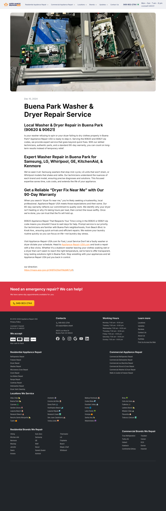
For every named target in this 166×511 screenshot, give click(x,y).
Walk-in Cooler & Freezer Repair (121, 373)
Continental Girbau (129, 449)
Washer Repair (15, 366)
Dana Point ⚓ (53, 404)
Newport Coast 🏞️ (54, 414)
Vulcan (143, 439)
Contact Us (114, 5)
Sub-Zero (38, 434)
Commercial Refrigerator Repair (121, 356)
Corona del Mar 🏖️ (54, 401)
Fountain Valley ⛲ (91, 404)
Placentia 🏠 (126, 414)
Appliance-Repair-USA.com (76, 244)
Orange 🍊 (89, 414)
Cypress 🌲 (14, 404)
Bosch (62, 444)
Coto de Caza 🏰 (128, 401)
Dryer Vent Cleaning (17, 389)
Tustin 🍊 (13, 421)
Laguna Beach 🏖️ (16, 411)
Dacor (37, 447)
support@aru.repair (65, 325)
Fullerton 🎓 (126, 404)
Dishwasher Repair (17, 386)
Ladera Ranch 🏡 (128, 408)
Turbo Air (125, 439)
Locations (81, 5)
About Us (141, 336)
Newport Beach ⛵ (17, 414)
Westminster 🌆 (90, 421)
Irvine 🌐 (88, 408)
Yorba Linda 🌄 (53, 421)
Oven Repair (14, 373)
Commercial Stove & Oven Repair (122, 366)
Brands (92, 5)
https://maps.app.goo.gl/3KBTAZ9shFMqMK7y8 (48, 270)
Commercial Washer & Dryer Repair (123, 369)
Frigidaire (63, 440)
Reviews (141, 329)
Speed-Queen (40, 450)
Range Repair (15, 379)
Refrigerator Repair (17, 356)
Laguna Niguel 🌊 (54, 411)
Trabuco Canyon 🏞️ (129, 417)
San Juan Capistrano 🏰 (56, 417)
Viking (12, 434)
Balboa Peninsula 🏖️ (92, 398)
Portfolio (141, 339)
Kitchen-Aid (14, 437)
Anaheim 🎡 (52, 398)
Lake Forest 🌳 (90, 411)
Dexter (143, 445)
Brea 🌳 (125, 398)
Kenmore (13, 440)
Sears (12, 450)
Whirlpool (63, 450)
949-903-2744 (129, 4)
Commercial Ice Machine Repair (121, 363)
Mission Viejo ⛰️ (128, 411)
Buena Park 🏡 (15, 401)
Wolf (36, 444)
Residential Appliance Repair (35, 5)
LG (61, 437)
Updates (102, 5)
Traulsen (144, 436)
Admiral (38, 453)
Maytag (13, 444)
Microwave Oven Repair (19, 369)
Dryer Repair (15, 363)
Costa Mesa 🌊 (90, 401)
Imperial (144, 449)
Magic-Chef (64, 447)
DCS (142, 442)
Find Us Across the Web (147, 342)
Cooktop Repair (16, 383)
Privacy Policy (15, 322)
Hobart (124, 442)
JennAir (13, 447)
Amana (12, 453)
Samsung (38, 437)
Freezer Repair (15, 360)
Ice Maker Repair (16, 376)
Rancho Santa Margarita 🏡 (20, 417)
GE (36, 440)
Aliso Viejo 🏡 (15, 398)
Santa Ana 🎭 (90, 417)
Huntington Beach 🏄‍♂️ (55, 408)
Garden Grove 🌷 (16, 408)
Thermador (64, 434)
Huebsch (125, 445)
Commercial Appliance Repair (62, 5)
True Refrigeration (128, 436)
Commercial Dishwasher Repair (121, 360)
